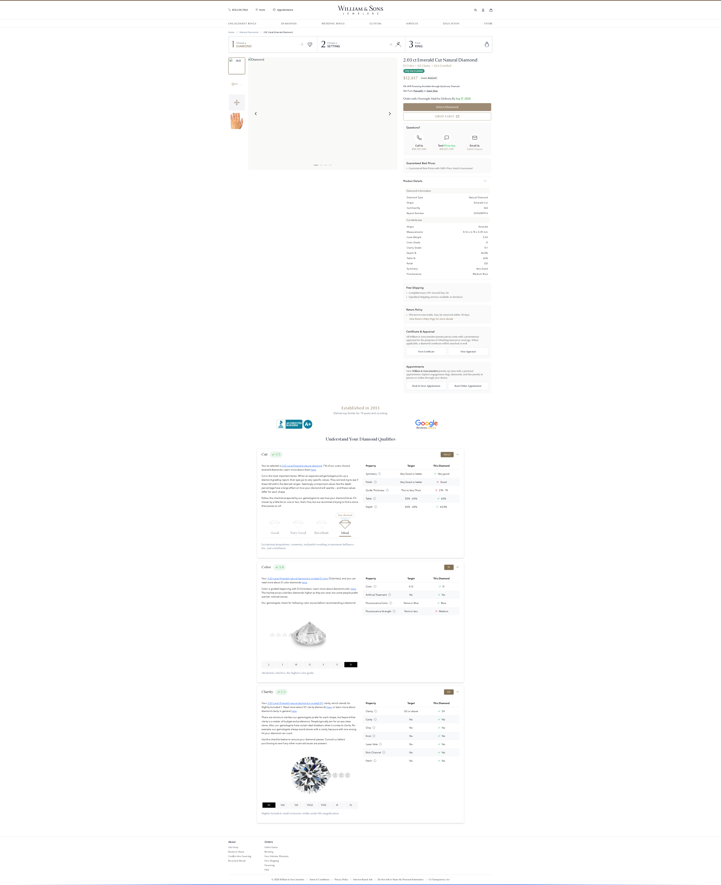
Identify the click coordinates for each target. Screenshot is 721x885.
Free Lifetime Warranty (277, 856)
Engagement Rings (242, 23)
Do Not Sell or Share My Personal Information (400, 879)
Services (412, 23)
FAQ (267, 869)
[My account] (483, 10)
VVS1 (323, 805)
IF (337, 805)
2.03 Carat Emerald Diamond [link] (278, 32)
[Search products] (475, 10)
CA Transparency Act (439, 879)
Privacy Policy (341, 879)
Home (231, 32)
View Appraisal (468, 351)
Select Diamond (447, 107)
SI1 (269, 805)
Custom (376, 23)
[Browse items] (302, 44)
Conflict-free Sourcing (239, 856)
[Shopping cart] (491, 10)
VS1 (296, 805)
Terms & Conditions (320, 879)
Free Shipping (272, 860)
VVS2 (309, 805)
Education (451, 23)
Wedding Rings (333, 23)
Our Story (233, 847)
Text (440, 145)
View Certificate (426, 351)
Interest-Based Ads (363, 879)
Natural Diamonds (249, 32)
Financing (270, 865)
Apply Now (432, 90)
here (313, 469)
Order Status (271, 847)
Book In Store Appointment (426, 386)
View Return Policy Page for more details (431, 319)
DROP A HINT (444, 116)
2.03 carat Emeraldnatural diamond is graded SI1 (295, 703)
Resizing (269, 851)
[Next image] (389, 113)
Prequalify (418, 90)
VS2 (282, 805)
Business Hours (236, 851)
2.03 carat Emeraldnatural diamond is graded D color (298, 578)
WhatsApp (449, 145)
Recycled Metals (237, 860)
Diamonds (289, 23)
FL (351, 805)
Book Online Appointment (468, 386)
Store (488, 23)
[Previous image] (255, 113)
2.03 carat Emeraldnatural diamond (301, 465)
